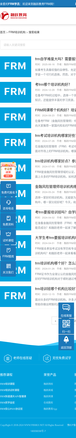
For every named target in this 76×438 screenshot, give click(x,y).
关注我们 (8, 272)
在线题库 (48, 402)
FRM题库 (8, 256)
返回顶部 (66, 347)
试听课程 (8, 240)
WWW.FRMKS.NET (34, 425)
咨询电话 (8, 208)
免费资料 (8, 224)
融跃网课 (48, 396)
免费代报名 (8, 192)
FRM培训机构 (17, 32)
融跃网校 (48, 384)
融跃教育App (50, 409)
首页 (2, 32)
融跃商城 (48, 390)
